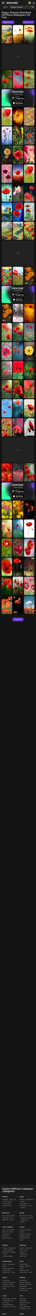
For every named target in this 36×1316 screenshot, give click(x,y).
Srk (3, 1215)
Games (4, 1277)
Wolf (11, 1199)
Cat (15, 1199)
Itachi (23, 1201)
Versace (23, 1218)
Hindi (7, 1215)
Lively (4, 1264)
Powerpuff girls (25, 1236)
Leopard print (7, 1205)
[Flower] (18, 116)
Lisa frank (23, 1256)
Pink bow (23, 1298)
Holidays (22, 1277)
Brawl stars (6, 1286)
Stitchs (28, 1230)
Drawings (23, 1245)
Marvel (22, 1232)
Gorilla (10, 1201)
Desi (10, 1218)
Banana (28, 1266)
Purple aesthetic (7, 1256)
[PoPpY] (29, 135)
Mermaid (29, 1248)
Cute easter (24, 1290)
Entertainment (7, 1261)
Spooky (29, 1288)
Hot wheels (10, 1230)
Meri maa (5, 1220)
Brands (22, 1213)
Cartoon (22, 1230)
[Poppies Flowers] (29, 586)
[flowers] (29, 116)
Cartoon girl (24, 1254)
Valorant (5, 1284)
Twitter (14, 1298)
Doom (11, 1284)
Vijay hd (5, 1218)
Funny (22, 1261)
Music (4, 1314)
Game (13, 1286)
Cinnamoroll (29, 1199)
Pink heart (23, 1300)
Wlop (26, 1250)
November (23, 1286)
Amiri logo (5, 1302)
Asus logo (5, 1306)
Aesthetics (12, 1248)
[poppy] (18, 34)
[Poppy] (7, 79)
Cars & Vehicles (7, 1227)
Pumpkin (23, 1288)
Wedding (23, 1308)
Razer (25, 1215)
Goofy (31, 1272)
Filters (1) (27, 22)
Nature (22, 1314)
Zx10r (11, 1232)
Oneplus (22, 1222)
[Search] (33, 7)
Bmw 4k (5, 1232)
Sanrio (30, 1205)
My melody (23, 1205)
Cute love (23, 1304)
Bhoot (12, 1215)
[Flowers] (18, 135)
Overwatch (6, 1280)
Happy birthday (25, 1282)
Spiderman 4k (24, 1238)
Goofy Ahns (23, 1272)
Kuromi (22, 1199)
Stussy (30, 1215)
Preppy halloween (26, 1284)
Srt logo (13, 1306)
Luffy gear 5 (24, 1203)
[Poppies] (7, 34)
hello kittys (24, 1220)
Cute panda (6, 1203)
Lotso (13, 1272)
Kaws (5, 1254)
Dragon (22, 1248)
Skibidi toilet (24, 1264)
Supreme (30, 1218)
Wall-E (4, 1266)
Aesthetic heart (25, 1302)
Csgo (4, 1288)
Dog (5, 1201)
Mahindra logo (8, 1300)
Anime (22, 1196)
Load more (18, 619)
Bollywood (5, 1213)
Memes (22, 1266)
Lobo (21, 1240)
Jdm (3, 1230)
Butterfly (5, 1199)
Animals (5, 1196)
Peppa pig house (8, 1268)
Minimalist (5, 1252)
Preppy (4, 1248)
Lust (28, 1308)
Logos (4, 1296)
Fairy (21, 1250)
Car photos (6, 1234)
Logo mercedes (7, 1304)
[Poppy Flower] (18, 154)
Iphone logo (6, 1298)
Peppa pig (11, 1264)
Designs (5, 1245)
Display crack (24, 1270)
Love (21, 1296)
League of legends (8, 1282)
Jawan (12, 1220)
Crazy (22, 1268)
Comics (22, 1227)
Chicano (22, 1252)
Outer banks (6, 1270)
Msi (21, 1215)
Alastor (23, 1207)
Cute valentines (25, 1306)
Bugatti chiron (7, 1238)
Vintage (13, 1252)
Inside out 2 (6, 1272)
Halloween (23, 1280)
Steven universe (25, 1234)
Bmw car (5, 1236)
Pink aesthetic (8, 1250)
